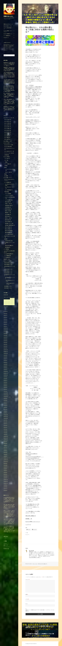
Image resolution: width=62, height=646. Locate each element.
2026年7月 (5, 315)
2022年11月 (6, 394)
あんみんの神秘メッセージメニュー (8, 31)
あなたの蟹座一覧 (7, 135)
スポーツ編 (6, 160)
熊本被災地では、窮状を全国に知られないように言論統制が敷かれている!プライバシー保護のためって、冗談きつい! (9, 64)
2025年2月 (5, 346)
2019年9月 (5, 463)
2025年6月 (5, 338)
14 (9, 301)
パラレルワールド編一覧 (9, 195)
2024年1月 (5, 369)
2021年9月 (5, 420)
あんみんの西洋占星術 (8, 146)
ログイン (5, 543)
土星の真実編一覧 (8, 207)
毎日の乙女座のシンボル (8, 25)
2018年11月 (6, 481)
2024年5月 (5, 362)
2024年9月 (5, 355)
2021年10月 (6, 418)
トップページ (28, 524)
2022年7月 (5, 402)
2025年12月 (6, 328)
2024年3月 (5, 366)
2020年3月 (5, 452)
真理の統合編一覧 (8, 219)
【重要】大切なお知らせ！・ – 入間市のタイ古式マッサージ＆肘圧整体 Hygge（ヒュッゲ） (9, 515)
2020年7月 (5, 445)
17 (13, 301)
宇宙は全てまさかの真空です (31, 453)
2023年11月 (6, 373)
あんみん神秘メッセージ (8, 177)
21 (9, 303)
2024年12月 (6, 349)
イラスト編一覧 (6, 158)
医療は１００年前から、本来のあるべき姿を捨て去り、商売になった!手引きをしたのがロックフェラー (9, 512)
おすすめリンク (6, 37)
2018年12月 (6, 479)
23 (12, 303)
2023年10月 (6, 375)
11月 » (7, 306)
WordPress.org (6, 548)
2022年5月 (5, 405)
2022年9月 (5, 398)
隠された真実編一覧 (8, 228)
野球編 (6, 162)
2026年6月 (5, 317)
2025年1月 (5, 348)
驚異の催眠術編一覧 (8, 232)
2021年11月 (6, 416)
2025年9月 (5, 333)
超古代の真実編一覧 (8, 221)
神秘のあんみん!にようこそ (8, 24)
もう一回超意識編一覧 (8, 189)
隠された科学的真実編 (8, 230)
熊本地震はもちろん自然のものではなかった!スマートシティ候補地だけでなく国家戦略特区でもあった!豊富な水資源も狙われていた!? (9, 108)
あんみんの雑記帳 (6, 156)
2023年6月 (5, 382)
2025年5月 (5, 340)
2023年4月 (5, 385)
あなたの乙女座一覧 (7, 119)
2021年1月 (5, 434)
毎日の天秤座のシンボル (8, 264)
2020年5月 (5, 449)
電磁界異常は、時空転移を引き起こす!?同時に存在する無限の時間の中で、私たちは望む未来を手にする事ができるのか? (9, 69)
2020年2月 (5, 454)
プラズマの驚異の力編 (8, 200)
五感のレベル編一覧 (8, 203)
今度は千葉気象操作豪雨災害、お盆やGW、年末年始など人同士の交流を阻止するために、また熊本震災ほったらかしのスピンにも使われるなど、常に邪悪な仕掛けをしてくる (9, 75)
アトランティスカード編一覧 (9, 153)
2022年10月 (6, 396)
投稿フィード (6, 545)
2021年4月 (5, 429)
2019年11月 (6, 459)
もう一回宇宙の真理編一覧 (8, 253)
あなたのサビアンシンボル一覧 (9, 117)
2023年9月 (5, 376)
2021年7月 (5, 423)
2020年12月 (6, 436)
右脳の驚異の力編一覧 (8, 205)
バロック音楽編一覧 (7, 163)
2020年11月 (6, 438)
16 (12, 301)
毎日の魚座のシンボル (8, 288)
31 (13, 304)
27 (7, 304)
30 (12, 304)
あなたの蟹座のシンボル (8, 141)
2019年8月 (5, 465)
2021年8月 (5, 421)
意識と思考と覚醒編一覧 (9, 245)
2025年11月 (6, 329)
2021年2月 (5, 432)
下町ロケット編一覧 (8, 172)
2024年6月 (5, 360)
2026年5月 (5, 319)
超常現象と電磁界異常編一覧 (10, 225)
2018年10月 (6, 483)
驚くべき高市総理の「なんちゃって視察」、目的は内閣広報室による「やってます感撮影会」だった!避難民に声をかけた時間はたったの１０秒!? (9, 95)
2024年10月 (6, 353)
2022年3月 (5, 409)
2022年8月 (5, 400)
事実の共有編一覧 (8, 201)
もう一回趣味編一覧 (7, 255)
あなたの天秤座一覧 (7, 123)
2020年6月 (5, 447)
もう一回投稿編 (6, 249)
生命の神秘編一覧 (8, 214)
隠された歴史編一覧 (8, 227)
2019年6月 (5, 468)
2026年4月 (5, 320)
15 (10, 301)
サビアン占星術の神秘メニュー (8, 28)
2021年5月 (5, 427)
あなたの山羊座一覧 (7, 126)
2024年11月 (6, 351)
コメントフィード (6, 546)
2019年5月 (5, 470)
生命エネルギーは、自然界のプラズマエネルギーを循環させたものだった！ (9, 520)
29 (10, 304)
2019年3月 (5, 474)
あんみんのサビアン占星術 (8, 144)
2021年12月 (6, 414)
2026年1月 (5, 326)
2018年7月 (5, 488)
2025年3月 (5, 344)
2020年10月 (6, 439)
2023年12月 (6, 371)
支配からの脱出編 (8, 210)
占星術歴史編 (6, 154)
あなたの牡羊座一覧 (7, 132)
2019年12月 (6, 458)
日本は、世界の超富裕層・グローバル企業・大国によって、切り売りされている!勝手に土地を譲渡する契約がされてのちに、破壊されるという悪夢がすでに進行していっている (9, 102)
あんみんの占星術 (6, 142)
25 (4, 304)
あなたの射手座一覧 (7, 124)
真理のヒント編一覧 (8, 218)
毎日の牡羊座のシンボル (8, 272)
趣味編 (5, 167)
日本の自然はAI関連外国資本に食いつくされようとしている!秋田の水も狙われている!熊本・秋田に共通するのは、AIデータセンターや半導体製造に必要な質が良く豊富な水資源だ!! (9, 88)
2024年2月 (5, 367)
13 (7, 301)
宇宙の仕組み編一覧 (8, 208)
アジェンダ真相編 (8, 193)
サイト (27, 603)
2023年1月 (5, 391)
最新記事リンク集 (8, 212)
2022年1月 (5, 412)
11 (4, 301)
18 (4, 303)
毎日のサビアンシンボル (8, 260)
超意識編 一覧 (29, 518)
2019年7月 (5, 467)
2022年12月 (6, 393)
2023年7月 (5, 380)
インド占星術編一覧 (7, 257)
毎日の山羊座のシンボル (8, 269)
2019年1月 (5, 477)
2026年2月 (5, 324)
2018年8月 (5, 486)
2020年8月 (5, 443)
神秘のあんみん (8, 16)
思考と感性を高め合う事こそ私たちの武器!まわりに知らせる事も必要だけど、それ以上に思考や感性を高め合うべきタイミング (9, 506)
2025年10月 (6, 331)
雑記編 (5, 174)
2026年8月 (5, 313)
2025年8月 (5, 335)
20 (7, 303)
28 (9, 304)
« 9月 (4, 306)
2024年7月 (5, 358)
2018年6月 (5, 490)
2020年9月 (5, 441)
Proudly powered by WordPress (31, 643)
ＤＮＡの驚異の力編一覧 (9, 234)
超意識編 (5, 238)
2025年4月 (5, 342)
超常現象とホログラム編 (9, 223)
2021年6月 (5, 425)
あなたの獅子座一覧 (7, 134)
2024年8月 (5, 357)
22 (10, 303)
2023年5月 (5, 384)
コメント (28, 579)
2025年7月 (5, 337)
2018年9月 (5, 485)
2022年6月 (5, 403)
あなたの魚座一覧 (7, 139)
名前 (27, 594)
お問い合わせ (6, 536)
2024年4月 (5, 364)
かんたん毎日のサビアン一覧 (9, 151)
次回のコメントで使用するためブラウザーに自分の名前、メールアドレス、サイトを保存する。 (40, 610)
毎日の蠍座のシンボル (8, 286)
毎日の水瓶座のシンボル (8, 271)
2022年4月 (5, 407)
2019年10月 (6, 461)
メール (27, 599)
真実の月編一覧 (7, 216)
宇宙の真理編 (6, 191)
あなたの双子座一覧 (7, 121)
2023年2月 (5, 389)
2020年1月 (5, 456)
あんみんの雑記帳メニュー (8, 33)
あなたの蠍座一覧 (7, 137)
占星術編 (5, 165)
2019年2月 (5, 476)
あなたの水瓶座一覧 (7, 128)
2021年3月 (5, 431)
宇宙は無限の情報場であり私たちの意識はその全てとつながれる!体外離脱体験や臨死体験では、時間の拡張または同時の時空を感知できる (9, 82)
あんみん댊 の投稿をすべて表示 (34, 557)
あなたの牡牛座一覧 (7, 130)
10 (13, 300)
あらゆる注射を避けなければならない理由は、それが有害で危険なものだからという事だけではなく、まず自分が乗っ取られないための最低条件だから (9, 499)
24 (13, 303)
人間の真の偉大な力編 (8, 240)
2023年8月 (5, 378)
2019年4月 (5, 472)
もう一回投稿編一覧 (7, 35)
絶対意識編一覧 (7, 247)
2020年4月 (5, 450)
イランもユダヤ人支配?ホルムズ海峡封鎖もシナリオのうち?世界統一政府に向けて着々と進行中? (9, 527)
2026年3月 (5, 322)
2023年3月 (5, 387)
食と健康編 (6, 175)
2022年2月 (5, 411)
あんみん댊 (35, 563)
